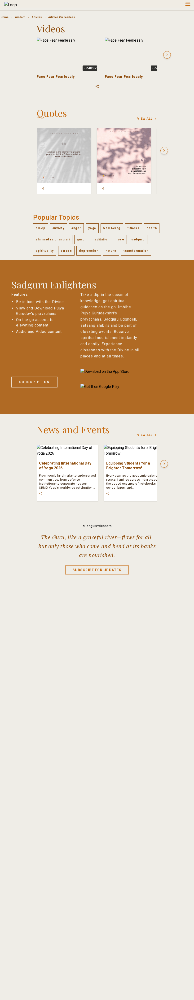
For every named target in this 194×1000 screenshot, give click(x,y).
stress (66, 250)
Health (151, 228)
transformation (136, 250)
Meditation (101, 239)
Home (5, 17)
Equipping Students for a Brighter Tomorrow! (128, 465)
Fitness (134, 228)
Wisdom (20, 17)
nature (111, 250)
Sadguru (138, 239)
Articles (36, 17)
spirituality (45, 250)
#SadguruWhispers (97, 526)
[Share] (42, 188)
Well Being (111, 228)
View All (145, 118)
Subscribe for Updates (97, 570)
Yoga (92, 228)
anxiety (59, 228)
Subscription (34, 382)
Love (120, 239)
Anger (76, 228)
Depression (88, 250)
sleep (40, 228)
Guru (80, 239)
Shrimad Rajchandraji (53, 239)
